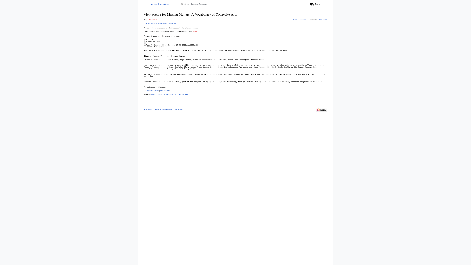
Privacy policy (148, 109)
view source (164, 91)
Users (195, 31)
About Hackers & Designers (164, 109)
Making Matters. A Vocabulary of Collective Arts (160, 23)
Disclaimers (179, 109)
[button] (145, 4)
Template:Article (152, 91)
